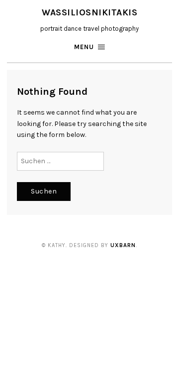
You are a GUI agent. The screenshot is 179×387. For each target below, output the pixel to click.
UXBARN (123, 245)
